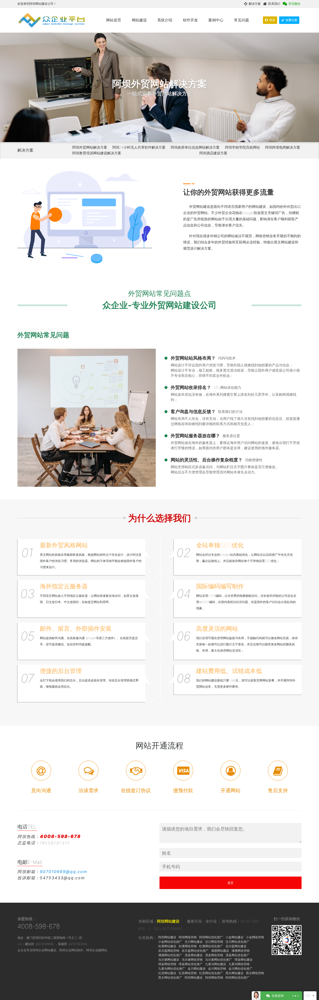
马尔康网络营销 (192, 959)
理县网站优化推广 (191, 964)
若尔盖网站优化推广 (195, 950)
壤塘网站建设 (220, 950)
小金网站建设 (234, 937)
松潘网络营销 (188, 946)
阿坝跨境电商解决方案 (282, 147)
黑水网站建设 (234, 973)
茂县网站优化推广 (237, 955)
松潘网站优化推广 (211, 946)
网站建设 (139, 20)
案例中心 (215, 20)
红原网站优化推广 (211, 973)
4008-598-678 (38, 926)
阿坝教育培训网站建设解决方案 (96, 153)
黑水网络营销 (255, 973)
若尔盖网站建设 (236, 946)
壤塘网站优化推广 (170, 955)
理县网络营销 (167, 964)
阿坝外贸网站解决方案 (89, 147)
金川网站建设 (197, 968)
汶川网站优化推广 (237, 942)
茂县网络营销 (214, 955)
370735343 (78, 944)
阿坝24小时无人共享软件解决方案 (138, 147)
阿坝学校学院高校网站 (242, 147)
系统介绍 (164, 20)
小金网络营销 (255, 937)
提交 (231, 883)
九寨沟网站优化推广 (171, 968)
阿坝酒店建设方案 (213, 153)
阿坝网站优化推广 (211, 937)
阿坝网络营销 (188, 937)
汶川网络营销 (214, 942)
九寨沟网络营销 (239, 964)
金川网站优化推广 (240, 968)
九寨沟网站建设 (215, 964)
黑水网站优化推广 (170, 977)
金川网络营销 (217, 968)
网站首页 (113, 20)
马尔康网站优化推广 (218, 959)
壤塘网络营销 (240, 950)
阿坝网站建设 (168, 921)
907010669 (44, 944)
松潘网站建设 (167, 946)
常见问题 (241, 20)
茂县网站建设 (194, 955)
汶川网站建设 (194, 942)
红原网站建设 (167, 973)
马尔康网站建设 (168, 959)
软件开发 (190, 20)
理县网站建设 (243, 959)
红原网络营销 (188, 973)
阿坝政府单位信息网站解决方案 (195, 147)
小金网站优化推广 (170, 942)
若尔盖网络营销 (168, 950)
